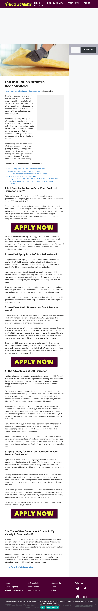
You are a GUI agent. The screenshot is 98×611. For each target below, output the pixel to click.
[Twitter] (78, 589)
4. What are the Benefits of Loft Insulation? (23, 176)
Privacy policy (52, 607)
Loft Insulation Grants (19, 91)
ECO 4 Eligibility (11, 587)
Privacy (54, 590)
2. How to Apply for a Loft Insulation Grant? (23, 171)
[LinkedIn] (85, 596)
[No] (95, 604)
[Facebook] (85, 589)
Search (88, 49)
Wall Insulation (34, 590)
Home (37, 3)
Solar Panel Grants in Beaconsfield (19, 567)
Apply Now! (73, 3)
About (87, 3)
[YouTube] (78, 596)
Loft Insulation (34, 583)
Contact (38, 5)
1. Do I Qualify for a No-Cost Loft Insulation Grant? (25, 169)
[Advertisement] (49, 26)
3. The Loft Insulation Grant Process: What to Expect (26, 174)
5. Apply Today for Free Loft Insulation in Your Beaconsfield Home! (32, 179)
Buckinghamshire (35, 91)
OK (42, 607)
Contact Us (56, 583)
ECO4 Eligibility (55, 3)
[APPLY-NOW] (34, 232)
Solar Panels (33, 587)
